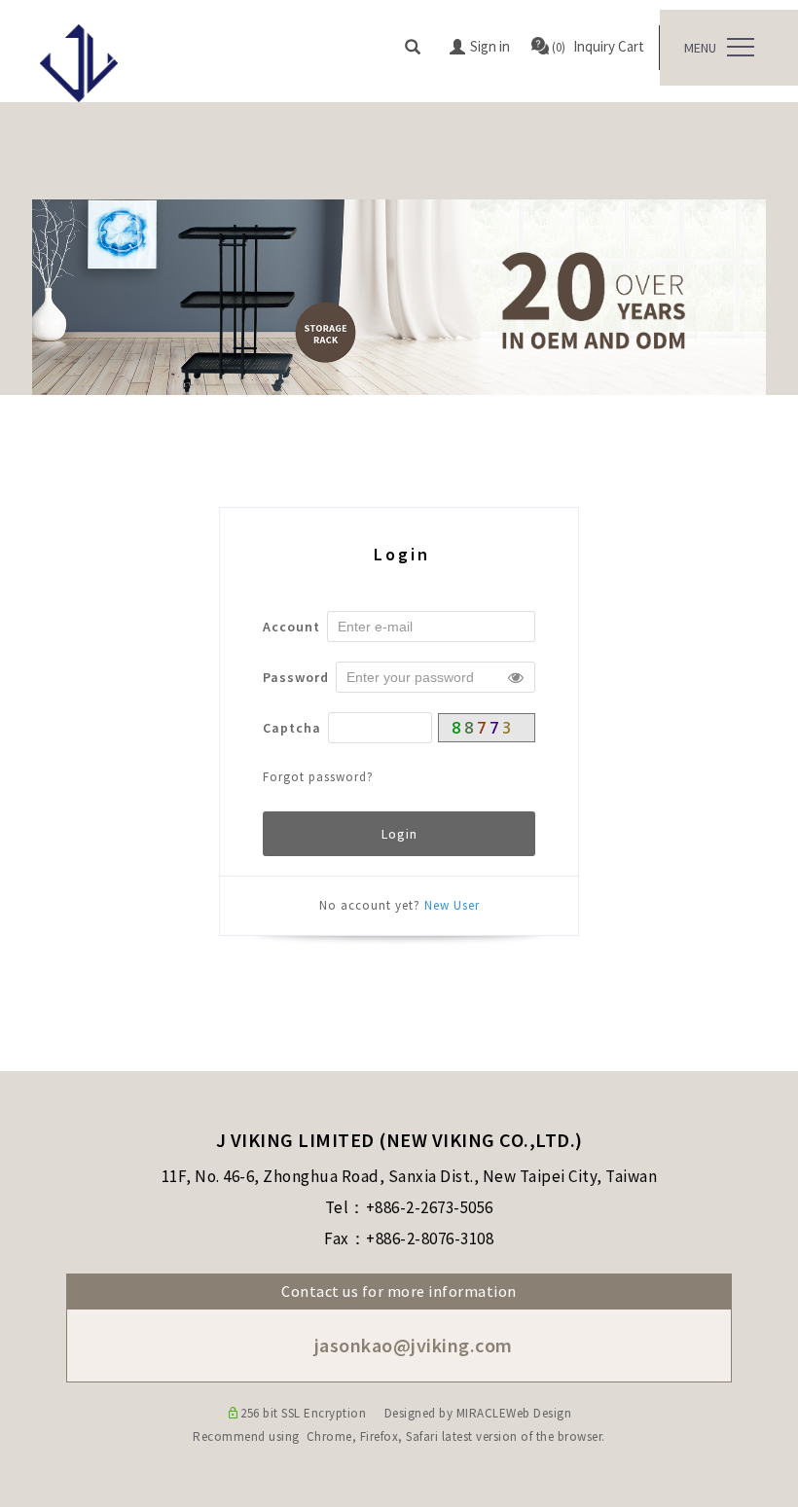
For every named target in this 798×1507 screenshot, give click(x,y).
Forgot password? (318, 777)
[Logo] (79, 61)
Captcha (292, 727)
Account (291, 626)
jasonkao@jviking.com (411, 1345)
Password (296, 677)
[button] (412, 48)
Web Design (538, 1413)
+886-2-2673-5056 (429, 1207)
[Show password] (515, 677)
